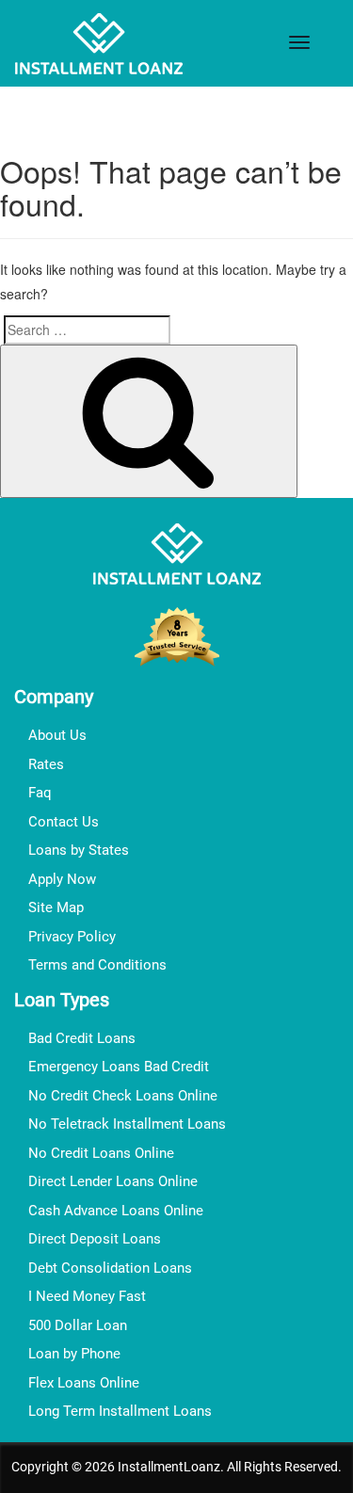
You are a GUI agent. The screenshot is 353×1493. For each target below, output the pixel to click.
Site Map (56, 907)
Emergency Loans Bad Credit (118, 1066)
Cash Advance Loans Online (115, 1210)
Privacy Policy (72, 936)
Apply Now (62, 879)
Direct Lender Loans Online (113, 1181)
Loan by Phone (74, 1353)
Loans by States (78, 850)
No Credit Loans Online (101, 1153)
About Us (57, 735)
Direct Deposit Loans (94, 1238)
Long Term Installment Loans (120, 1411)
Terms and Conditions (97, 964)
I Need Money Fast (87, 1296)
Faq (40, 792)
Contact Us (63, 821)
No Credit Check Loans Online (122, 1095)
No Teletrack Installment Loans (127, 1124)
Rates (46, 764)
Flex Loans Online (83, 1382)
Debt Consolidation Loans (110, 1268)
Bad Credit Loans (82, 1038)
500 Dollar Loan (77, 1325)
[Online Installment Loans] (99, 46)
